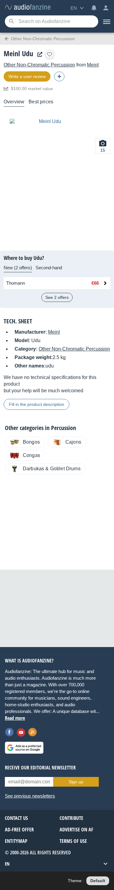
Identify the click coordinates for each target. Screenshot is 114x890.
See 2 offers (57, 297)
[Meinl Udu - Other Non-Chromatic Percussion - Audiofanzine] (27, 7)
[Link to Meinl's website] (38, 54)
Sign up (76, 781)
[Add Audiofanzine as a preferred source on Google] (24, 748)
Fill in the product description (36, 404)
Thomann (15, 283)
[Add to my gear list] (49, 54)
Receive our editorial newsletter (40, 767)
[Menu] (106, 21)
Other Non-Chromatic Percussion (39, 64)
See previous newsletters (30, 795)
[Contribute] (59, 76)
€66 (95, 283)
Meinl (93, 64)
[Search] (11, 22)
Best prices (41, 101)
